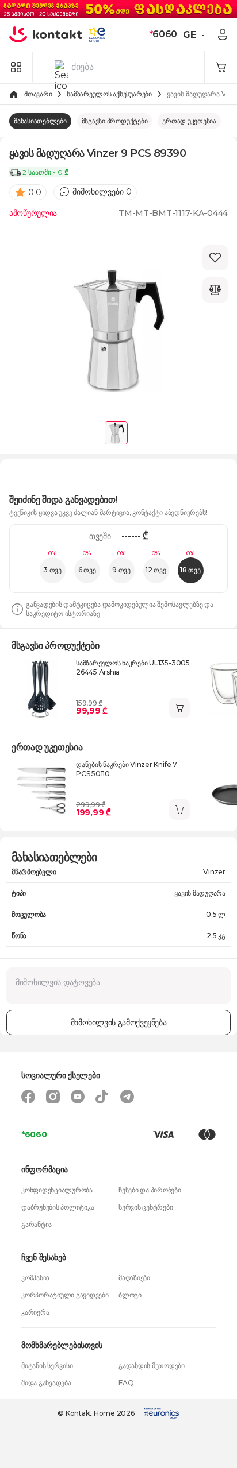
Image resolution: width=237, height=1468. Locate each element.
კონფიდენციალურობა (57, 1190)
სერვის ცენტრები (145, 1207)
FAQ (125, 1382)
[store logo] (46, 34)
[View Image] (116, 432)
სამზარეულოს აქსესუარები (109, 94)
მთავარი (38, 94)
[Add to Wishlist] (215, 257)
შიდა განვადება (46, 1382)
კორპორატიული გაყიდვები (65, 1295)
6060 (163, 34)
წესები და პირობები (149, 1190)
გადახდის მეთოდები (151, 1365)
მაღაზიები (134, 1277)
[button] (196, 34)
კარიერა (35, 1312)
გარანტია (36, 1224)
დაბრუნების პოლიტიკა (57, 1207)
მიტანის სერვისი (46, 1365)
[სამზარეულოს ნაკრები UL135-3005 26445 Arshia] (41, 688)
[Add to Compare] (215, 290)
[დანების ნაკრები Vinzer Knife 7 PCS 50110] (41, 790)
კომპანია (35, 1277)
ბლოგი (130, 1295)
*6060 (34, 1134)
